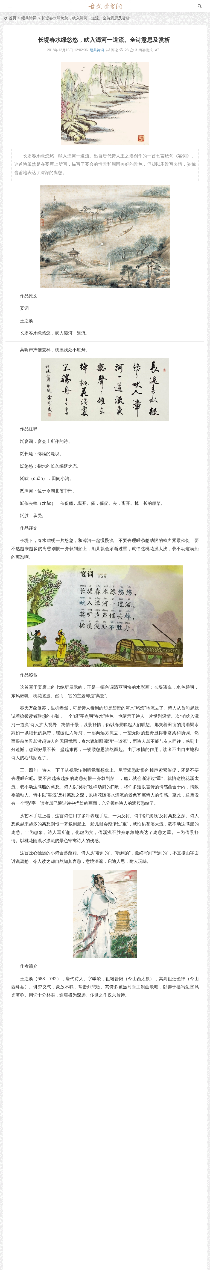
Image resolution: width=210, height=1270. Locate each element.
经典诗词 (29, 18)
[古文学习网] (105, 6)
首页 (12, 18)
